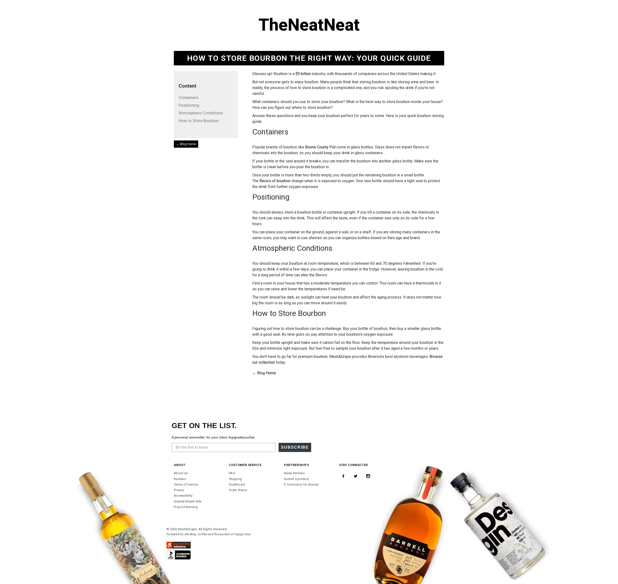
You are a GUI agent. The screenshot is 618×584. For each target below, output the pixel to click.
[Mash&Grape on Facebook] (343, 476)
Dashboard (237, 484)
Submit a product (296, 479)
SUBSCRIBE (295, 447)
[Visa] (179, 554)
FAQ (232, 473)
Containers (188, 97)
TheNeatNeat (309, 25)
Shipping (235, 479)
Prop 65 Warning (186, 507)
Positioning (189, 105)
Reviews (180, 479)
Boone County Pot (320, 147)
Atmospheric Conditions (201, 113)
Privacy (179, 490)
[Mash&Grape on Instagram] (368, 476)
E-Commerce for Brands (301, 484)
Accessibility (183, 495)
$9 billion (303, 73)
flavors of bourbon (275, 181)
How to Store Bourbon (199, 120)
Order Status (238, 490)
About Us (181, 473)
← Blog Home (186, 144)
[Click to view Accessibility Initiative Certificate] (179, 545)
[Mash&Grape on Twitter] (355, 476)
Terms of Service (186, 484)
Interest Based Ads (188, 501)
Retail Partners (294, 473)
